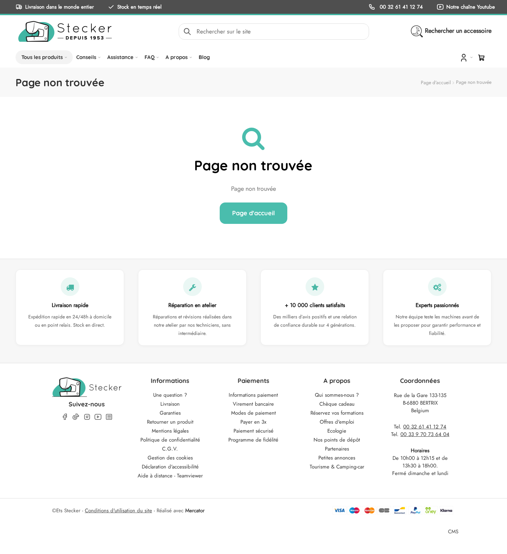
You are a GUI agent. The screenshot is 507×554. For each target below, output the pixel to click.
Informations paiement (253, 395)
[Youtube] (98, 417)
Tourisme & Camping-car (337, 467)
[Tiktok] (76, 417)
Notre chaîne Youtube (470, 6)
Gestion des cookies (170, 458)
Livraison (170, 404)
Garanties (170, 413)
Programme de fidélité (253, 440)
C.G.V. (170, 449)
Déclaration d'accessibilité (170, 467)
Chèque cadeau (337, 404)
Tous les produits (42, 57)
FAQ (150, 57)
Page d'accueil (436, 82)
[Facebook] (65, 417)
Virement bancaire (253, 404)
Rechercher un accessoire (458, 30)
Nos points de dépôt (337, 440)
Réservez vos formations (337, 413)
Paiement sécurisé (253, 431)
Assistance (120, 57)
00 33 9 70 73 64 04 (424, 434)
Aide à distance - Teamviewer (170, 475)
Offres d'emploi (337, 422)
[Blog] (109, 417)
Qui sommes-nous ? (337, 395)
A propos (177, 57)
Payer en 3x (253, 422)
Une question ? (170, 395)
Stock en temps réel (139, 6)
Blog (204, 57)
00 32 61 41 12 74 (400, 6)
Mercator (195, 510)
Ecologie (336, 431)
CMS (453, 531)
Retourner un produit (170, 422)
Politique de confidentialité (170, 440)
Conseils (86, 57)
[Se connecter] (466, 57)
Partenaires (337, 449)
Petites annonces (336, 458)
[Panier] (481, 57)
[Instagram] (87, 417)
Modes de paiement (253, 413)
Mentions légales (170, 431)
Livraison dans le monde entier (59, 6)
